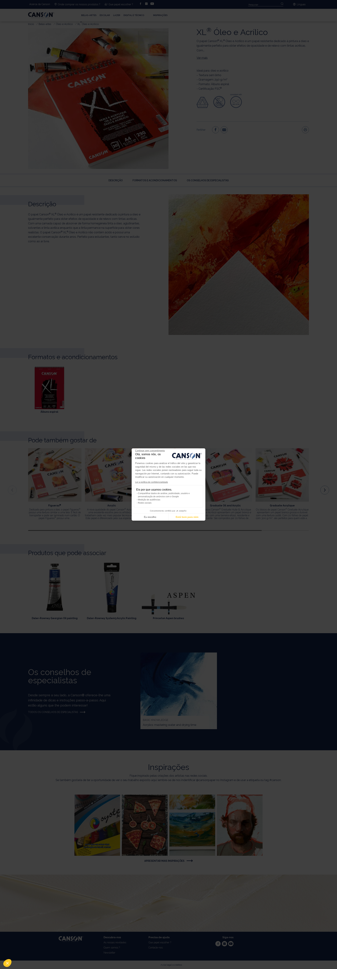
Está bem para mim (187, 517)
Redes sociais (144, 503)
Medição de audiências (149, 499)
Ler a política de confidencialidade (151, 482)
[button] (7, 963)
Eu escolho (150, 517)
